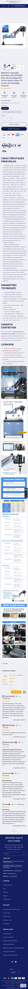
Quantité (3, 115)
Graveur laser (6, 913)
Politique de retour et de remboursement (13, 948)
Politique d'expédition (8, 944)
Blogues (5, 895)
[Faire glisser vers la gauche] (1, 67)
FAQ (4, 888)
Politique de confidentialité (9, 985)
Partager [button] (5, 663)
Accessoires (6, 923)
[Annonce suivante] (25, 2)
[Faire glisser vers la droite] (26, 67)
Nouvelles (5, 892)
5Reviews (5, 684)
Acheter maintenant (14, 129)
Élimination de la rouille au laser (11, 909)
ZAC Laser (7, 980)
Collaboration (6, 899)
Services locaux (7, 933)
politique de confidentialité (10, 940)
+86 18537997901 (13, 876)
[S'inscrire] (23, 854)
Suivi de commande (8, 937)
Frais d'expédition (4, 102)
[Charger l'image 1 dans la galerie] (7, 67)
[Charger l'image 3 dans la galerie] (21, 67)
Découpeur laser (7, 920)
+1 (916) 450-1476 (17, 870)
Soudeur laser (6, 916)
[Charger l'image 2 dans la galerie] (14, 67)
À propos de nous (7, 885)
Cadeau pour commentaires (10, 955)
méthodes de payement (9, 951)
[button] (3, 6)
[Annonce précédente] (3, 2)
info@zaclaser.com (19, 5)
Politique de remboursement (16, 982)
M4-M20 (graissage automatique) (12, 112)
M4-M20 (5, 108)
